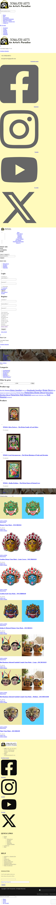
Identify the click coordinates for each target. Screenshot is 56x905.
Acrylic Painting (5, 390)
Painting (9, 841)
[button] (0, 45)
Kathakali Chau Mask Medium (11, 392)
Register (3, 329)
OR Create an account (4, 293)
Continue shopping (4, 51)
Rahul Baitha (53, 894)
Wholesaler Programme (8, 19)
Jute (54, 390)
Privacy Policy (7, 860)
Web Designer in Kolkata (42, 894)
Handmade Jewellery (34, 390)
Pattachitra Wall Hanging (21, 395)
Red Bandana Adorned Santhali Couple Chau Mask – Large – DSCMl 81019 (23, 662)
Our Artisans (6, 17)
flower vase (25, 390)
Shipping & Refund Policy (10, 864)
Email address (4, 303)
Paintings (20, 236)
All (3, 354)
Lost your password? (4, 288)
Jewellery (20, 235)
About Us (18, 243)
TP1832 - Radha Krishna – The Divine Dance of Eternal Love (21, 483)
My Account (3, 25)
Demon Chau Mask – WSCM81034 (10, 525)
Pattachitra (19, 237)
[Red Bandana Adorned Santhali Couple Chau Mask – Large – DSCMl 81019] (22, 655)
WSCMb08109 (9, 397)
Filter (33, 383)
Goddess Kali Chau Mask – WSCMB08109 (13, 593)
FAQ (5, 857)
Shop (4, 16)
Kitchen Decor (20, 393)
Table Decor (41, 395)
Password (3, 282)
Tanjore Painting (19, 239)
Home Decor (20, 233)
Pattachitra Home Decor (35, 392)
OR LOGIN (4, 332)
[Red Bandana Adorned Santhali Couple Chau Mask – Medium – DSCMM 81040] (22, 690)
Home (4, 15)
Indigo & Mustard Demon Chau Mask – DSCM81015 (16, 628)
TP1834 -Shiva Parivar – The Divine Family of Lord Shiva (20, 427)
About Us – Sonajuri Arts (9, 21)
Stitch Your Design (7, 20)
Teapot (45, 395)
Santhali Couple (34, 395)
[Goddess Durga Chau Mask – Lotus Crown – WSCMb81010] (22, 552)
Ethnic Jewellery (16, 390)
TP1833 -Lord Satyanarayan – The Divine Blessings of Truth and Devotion (25, 455)
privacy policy (4, 326)
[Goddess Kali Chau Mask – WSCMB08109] (22, 587)
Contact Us (5, 23)
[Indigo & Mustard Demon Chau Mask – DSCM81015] (22, 621)
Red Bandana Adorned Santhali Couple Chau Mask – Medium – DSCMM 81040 (24, 696)
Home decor (10, 839)
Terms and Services (8, 861)
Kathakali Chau (2, 392)
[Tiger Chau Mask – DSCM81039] (22, 724)
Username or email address (4, 277)
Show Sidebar (3, 363)
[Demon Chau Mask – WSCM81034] (22, 518)
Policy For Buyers (8, 865)
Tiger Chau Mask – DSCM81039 (10, 731)
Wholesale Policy (8, 863)
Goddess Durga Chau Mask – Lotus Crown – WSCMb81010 (18, 559)
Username (4, 299)
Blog (5, 847)
